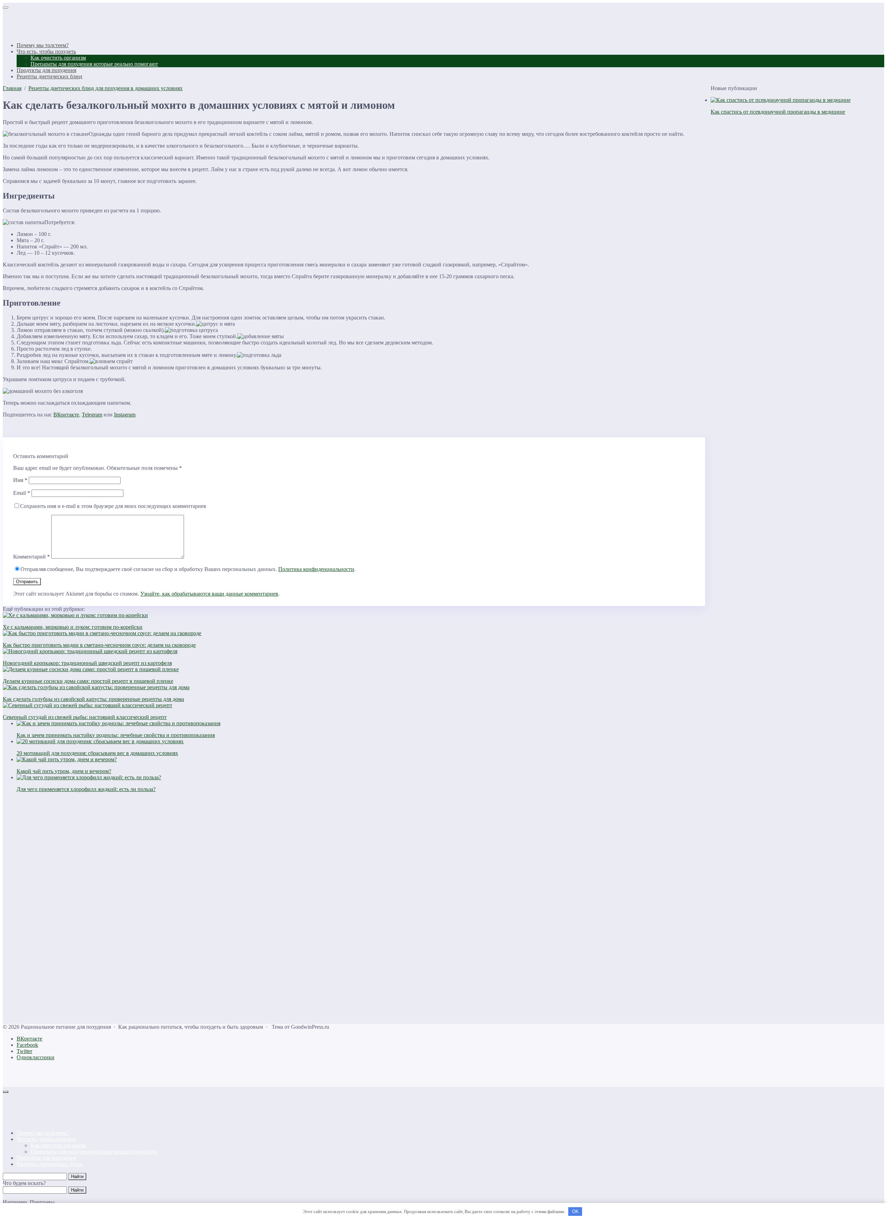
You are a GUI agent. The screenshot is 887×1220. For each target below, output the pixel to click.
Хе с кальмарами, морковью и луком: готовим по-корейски (72, 627)
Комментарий (31, 557)
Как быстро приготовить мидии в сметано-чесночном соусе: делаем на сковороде (99, 645)
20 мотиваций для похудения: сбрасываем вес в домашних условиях (97, 753)
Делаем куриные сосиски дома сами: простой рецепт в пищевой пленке (88, 681)
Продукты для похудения (46, 1158)
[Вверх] (5, 1092)
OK (575, 1211)
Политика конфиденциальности (316, 569)
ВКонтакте (66, 415)
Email (21, 493)
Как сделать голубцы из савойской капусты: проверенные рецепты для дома (93, 699)
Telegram (92, 415)
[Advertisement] (211, 908)
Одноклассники (35, 1057)
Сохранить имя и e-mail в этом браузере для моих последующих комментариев (113, 506)
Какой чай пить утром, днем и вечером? (64, 771)
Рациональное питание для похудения (46, 23)
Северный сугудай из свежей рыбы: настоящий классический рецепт (85, 717)
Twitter (24, 1051)
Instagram (124, 415)
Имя (20, 480)
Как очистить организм (58, 1145)
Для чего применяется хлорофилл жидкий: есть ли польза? (86, 789)
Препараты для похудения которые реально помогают (94, 1152)
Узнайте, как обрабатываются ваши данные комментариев (209, 594)
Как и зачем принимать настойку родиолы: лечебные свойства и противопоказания (116, 735)
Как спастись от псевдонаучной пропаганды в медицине (778, 112)
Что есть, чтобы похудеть (46, 1139)
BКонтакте (29, 1039)
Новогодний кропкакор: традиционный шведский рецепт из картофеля (87, 663)
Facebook (27, 1045)
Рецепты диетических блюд (49, 1164)
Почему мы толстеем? (43, 1133)
